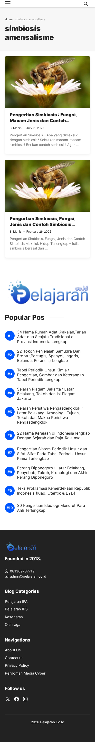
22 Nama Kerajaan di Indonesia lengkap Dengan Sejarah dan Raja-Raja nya (53, 435)
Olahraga (12, 624)
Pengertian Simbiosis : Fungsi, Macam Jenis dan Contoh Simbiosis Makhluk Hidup (43, 120)
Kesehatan (14, 617)
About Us (13, 650)
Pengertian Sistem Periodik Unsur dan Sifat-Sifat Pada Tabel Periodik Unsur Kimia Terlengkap (52, 454)
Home (8, 19)
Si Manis (15, 128)
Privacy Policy (17, 665)
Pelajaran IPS (16, 609)
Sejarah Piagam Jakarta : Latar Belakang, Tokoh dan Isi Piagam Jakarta (46, 394)
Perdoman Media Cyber (25, 673)
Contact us (14, 657)
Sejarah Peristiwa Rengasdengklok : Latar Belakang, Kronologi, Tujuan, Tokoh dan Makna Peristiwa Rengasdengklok (50, 415)
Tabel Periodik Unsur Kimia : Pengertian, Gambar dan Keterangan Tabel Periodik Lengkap (50, 375)
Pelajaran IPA (16, 601)
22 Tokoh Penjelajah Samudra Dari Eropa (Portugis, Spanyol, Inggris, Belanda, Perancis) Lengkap (49, 356)
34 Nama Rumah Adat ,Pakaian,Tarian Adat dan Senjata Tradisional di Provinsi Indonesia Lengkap (51, 337)
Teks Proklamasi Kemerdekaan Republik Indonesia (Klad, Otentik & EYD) (53, 490)
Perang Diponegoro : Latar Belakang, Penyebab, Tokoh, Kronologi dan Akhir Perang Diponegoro (52, 473)
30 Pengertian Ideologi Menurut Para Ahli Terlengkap (51, 507)
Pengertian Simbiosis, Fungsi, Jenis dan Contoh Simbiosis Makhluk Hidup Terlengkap (43, 224)
